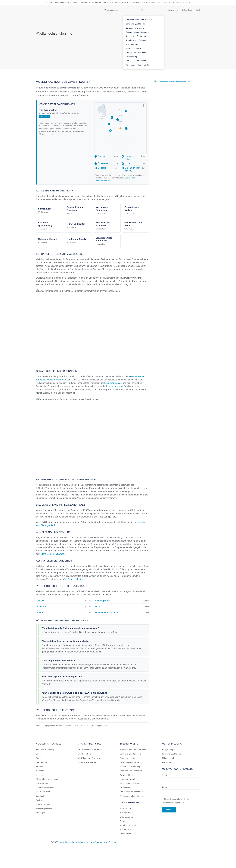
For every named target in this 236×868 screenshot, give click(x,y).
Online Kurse (187, 10)
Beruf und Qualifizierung (136, 24)
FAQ (198, 10)
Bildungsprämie (126, 817)
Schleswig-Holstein (44, 809)
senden (169, 810)
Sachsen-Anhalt (43, 804)
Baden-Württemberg (45, 749)
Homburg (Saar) (128, 157)
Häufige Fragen (168, 749)
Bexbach (101, 168)
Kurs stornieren (126, 829)
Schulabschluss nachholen (137, 61)
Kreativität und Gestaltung (137, 40)
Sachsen (40, 800)
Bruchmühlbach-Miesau (131, 169)
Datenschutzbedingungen (173, 803)
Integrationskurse (114, 386)
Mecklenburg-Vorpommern (47, 779)
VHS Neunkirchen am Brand (90, 749)
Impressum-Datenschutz (95, 842)
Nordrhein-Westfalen (45, 787)
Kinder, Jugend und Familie (137, 65)
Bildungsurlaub (126, 813)
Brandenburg (41, 762)
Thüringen (40, 813)
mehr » (187, 2)
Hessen (39, 775)
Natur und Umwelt (133, 48)
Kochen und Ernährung (136, 36)
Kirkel (126, 163)
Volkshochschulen (111, 10)
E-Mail (165, 775)
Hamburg (40, 771)
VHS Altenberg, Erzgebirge (89, 758)
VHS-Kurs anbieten (73, 579)
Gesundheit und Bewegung (137, 32)
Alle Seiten (166, 762)
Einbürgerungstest (113, 383)
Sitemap (113, 842)
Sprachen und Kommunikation (139, 20)
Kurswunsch (167, 787)
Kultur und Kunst (133, 44)
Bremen (39, 766)
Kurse (143, 10)
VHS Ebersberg (84, 754)
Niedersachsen (42, 783)
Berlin (38, 758)
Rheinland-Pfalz (43, 792)
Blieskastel (102, 163)
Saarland (40, 796)
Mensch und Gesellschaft (137, 52)
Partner (123, 821)
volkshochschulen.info (71, 842)
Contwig (100, 156)
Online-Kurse (125, 834)
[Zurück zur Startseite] (63, 36)
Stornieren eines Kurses (52, 554)
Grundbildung (131, 57)
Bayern (39, 754)
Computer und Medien (135, 28)
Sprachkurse (173, 10)
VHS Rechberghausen (87, 762)
